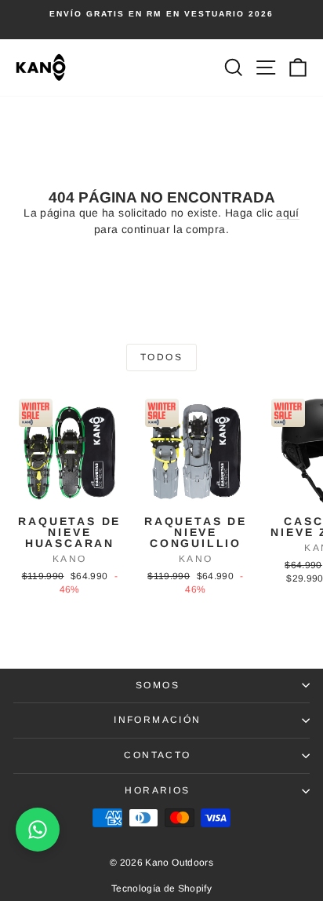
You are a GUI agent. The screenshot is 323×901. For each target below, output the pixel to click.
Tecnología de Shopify (161, 888)
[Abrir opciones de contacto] (38, 830)
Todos (161, 357)
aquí (287, 212)
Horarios (157, 790)
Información (157, 719)
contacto (157, 755)
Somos (158, 685)
